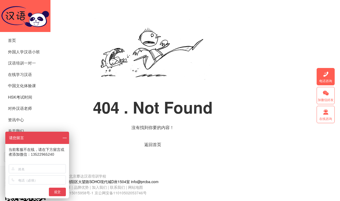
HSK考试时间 (20, 97)
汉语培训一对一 (22, 63)
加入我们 (99, 187)
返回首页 (152, 144)
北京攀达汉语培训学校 (25, 16)
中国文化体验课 (22, 85)
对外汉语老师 (20, 108)
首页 (12, 40)
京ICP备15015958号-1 (75, 192)
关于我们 (16, 131)
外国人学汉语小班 (24, 51)
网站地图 (135, 187)
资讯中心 (16, 119)
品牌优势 (81, 187)
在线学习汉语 (20, 74)
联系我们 (118, 187)
